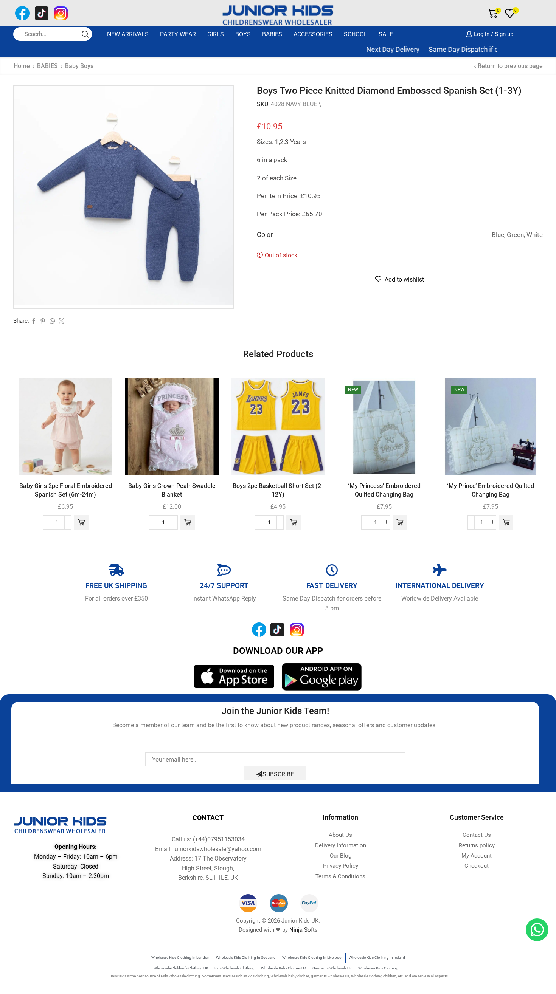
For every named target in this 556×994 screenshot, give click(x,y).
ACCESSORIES (313, 34)
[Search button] (85, 34)
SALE (386, 34)
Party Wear (178, 34)
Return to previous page (510, 66)
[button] (81, 522)
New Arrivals (128, 34)
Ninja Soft (302, 929)
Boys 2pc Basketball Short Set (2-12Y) (278, 490)
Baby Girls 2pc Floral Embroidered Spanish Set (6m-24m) (65, 490)
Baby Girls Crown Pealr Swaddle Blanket (172, 490)
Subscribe (278, 774)
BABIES (272, 34)
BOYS (243, 34)
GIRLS (215, 34)
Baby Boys (79, 66)
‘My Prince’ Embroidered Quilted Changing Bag (490, 490)
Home (22, 66)
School (355, 34)
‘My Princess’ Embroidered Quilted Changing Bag (384, 490)
